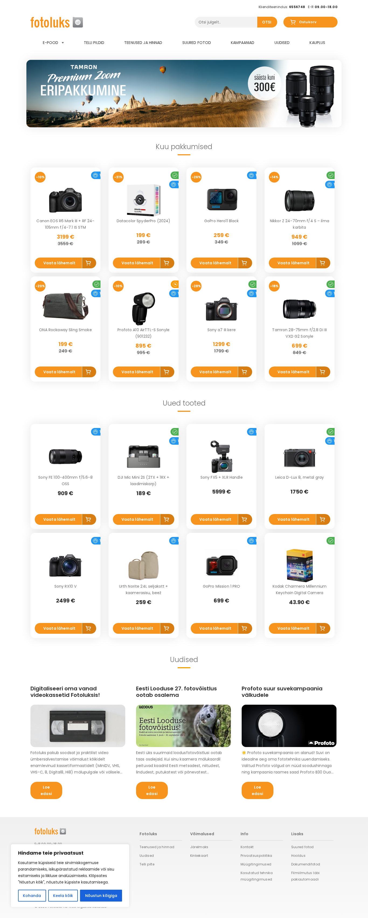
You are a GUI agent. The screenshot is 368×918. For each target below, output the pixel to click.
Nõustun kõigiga (101, 895)
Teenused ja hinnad (143, 42)
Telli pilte (147, 864)
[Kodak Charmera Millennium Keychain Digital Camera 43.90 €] (299, 565)
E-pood (51, 42)
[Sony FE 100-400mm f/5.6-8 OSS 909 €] (65, 456)
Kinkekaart (199, 855)
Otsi (267, 22)
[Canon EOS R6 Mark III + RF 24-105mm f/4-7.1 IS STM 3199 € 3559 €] (65, 200)
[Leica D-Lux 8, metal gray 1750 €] (299, 456)
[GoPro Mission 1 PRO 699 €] (221, 565)
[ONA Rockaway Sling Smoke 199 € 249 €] (65, 309)
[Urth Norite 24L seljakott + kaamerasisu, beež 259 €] (143, 565)
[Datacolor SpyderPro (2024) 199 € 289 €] (143, 200)
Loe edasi (46, 790)
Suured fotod (196, 42)
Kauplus (317, 42)
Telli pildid (94, 42)
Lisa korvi (89, 263)
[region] (70, 875)
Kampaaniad (242, 42)
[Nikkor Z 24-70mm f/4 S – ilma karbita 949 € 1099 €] (299, 200)
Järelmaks (199, 847)
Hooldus (298, 855)
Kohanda (32, 895)
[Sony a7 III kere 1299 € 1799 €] (221, 309)
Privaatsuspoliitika (256, 855)
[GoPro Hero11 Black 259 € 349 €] (221, 200)
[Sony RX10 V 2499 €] (65, 565)
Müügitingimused (256, 864)
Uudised (282, 42)
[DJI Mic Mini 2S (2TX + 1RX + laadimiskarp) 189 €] (143, 456)
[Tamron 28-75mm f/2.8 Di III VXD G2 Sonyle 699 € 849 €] (299, 309)
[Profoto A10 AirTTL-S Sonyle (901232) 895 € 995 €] (143, 309)
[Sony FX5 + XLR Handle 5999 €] (221, 456)
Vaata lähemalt (59, 263)
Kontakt (247, 847)
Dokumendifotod (305, 864)
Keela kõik (63, 895)
